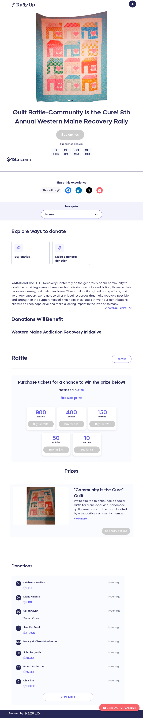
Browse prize (71, 397)
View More (68, 696)
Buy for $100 (41, 424)
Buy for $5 (87, 449)
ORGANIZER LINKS (116, 307)
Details (121, 359)
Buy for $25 (102, 424)
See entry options (116, 531)
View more (80, 518)
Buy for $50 (71, 424)
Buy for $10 (56, 449)
